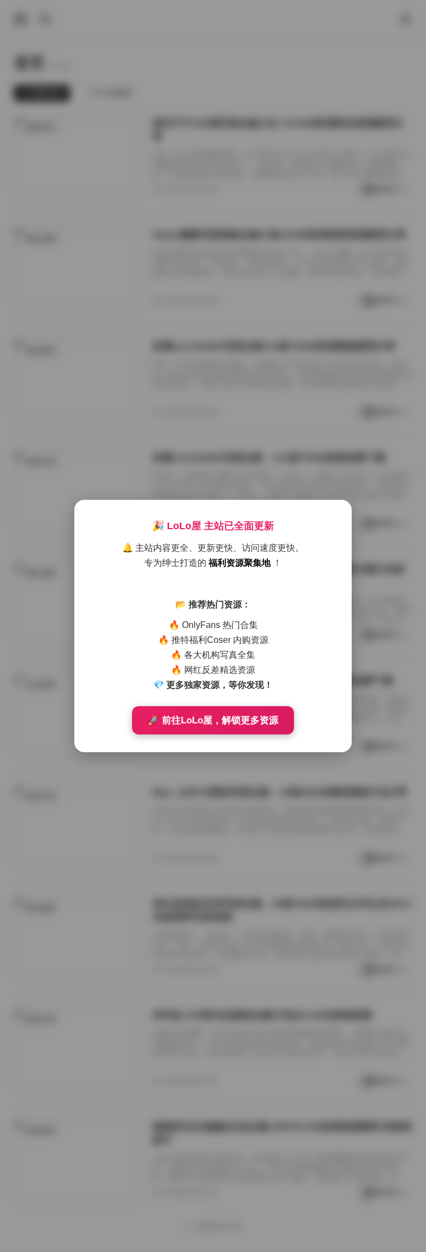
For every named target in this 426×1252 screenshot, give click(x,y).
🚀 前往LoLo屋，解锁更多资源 (213, 720)
